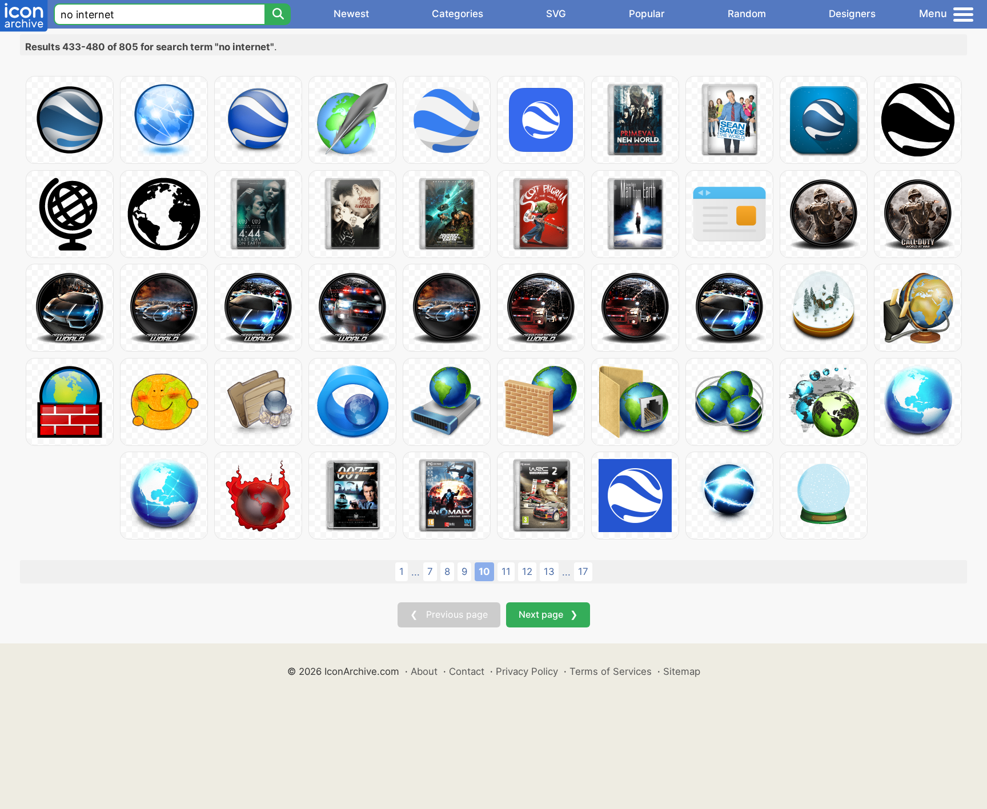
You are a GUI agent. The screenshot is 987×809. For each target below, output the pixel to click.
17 (583, 571)
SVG (556, 13)
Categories (457, 13)
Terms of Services (610, 671)
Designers (852, 13)
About (424, 671)
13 (549, 571)
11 (506, 571)
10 (484, 571)
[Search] (277, 14)
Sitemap (681, 671)
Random (747, 13)
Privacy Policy (527, 671)
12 (527, 571)
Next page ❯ (548, 614)
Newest (351, 13)
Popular (647, 13)
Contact (466, 671)
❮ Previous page (449, 614)
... (415, 572)
